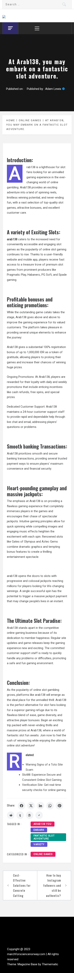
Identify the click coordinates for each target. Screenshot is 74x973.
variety (39, 844)
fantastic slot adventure (44, 837)
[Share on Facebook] (21, 805)
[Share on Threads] (29, 815)
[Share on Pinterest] (59, 805)
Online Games (43, 854)
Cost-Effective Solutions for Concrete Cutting (22, 885)
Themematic (50, 964)
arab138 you (43, 824)
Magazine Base (28, 964)
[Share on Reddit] (10, 815)
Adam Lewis (53, 89)
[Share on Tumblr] (20, 815)
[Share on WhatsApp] (50, 805)
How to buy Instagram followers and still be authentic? (52, 885)
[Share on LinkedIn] (40, 805)
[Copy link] (39, 815)
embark (39, 830)
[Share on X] (31, 805)
